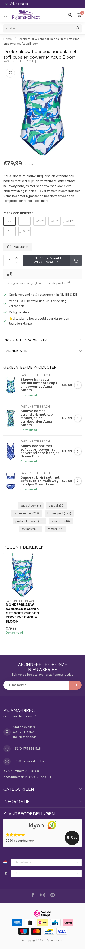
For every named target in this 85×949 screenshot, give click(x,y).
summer (60, 521)
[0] (79, 14)
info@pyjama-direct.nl (29, 761)
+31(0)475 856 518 (27, 748)
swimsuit (31, 529)
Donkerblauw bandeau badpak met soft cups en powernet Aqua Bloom (22, 613)
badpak (57, 505)
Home (7, 39)
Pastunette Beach (18, 61)
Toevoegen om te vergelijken (22, 283)
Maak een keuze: (18, 212)
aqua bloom (30, 505)
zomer (55, 529)
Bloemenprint (27, 513)
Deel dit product (56, 283)
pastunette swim (29, 521)
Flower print (59, 513)
